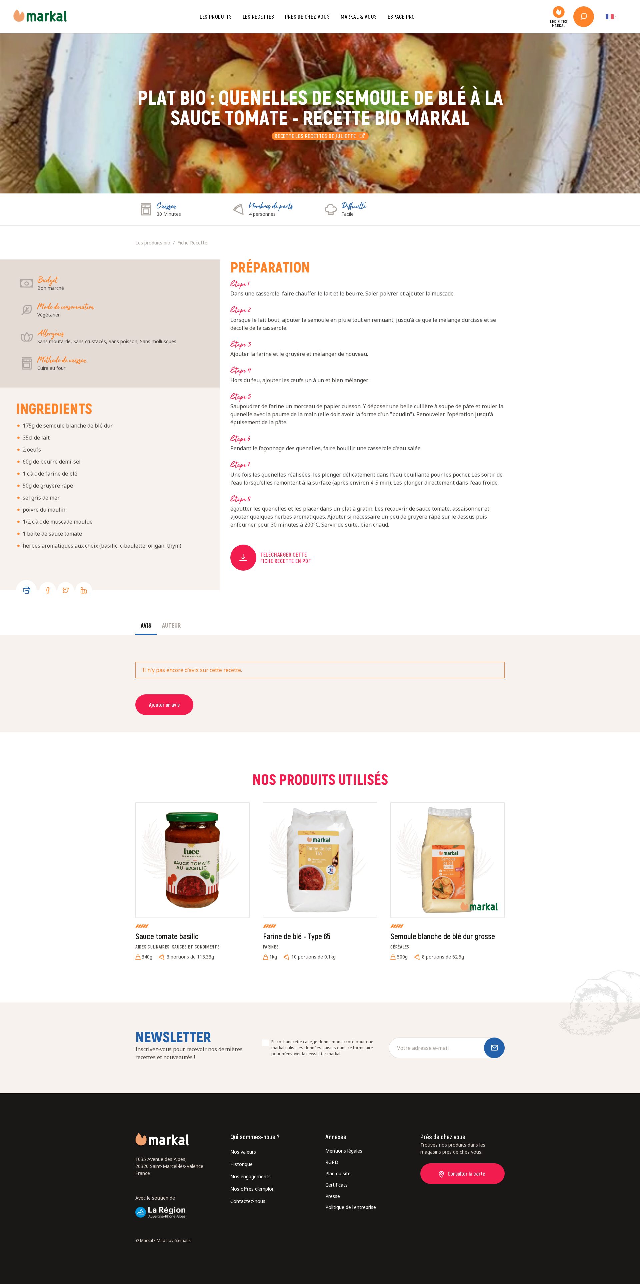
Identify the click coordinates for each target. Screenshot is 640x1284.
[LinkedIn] (83, 590)
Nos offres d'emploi (251, 1189)
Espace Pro (401, 16)
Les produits (216, 16)
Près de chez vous (307, 16)
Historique (241, 1164)
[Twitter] (65, 590)
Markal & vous (359, 16)
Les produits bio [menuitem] (152, 242)
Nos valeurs (243, 1152)
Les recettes (259, 16)
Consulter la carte (466, 1173)
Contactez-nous (247, 1201)
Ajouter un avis (164, 704)
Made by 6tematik (174, 1240)
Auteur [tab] (171, 625)
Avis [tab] (146, 625)
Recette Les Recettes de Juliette (317, 136)
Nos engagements (250, 1176)
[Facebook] (47, 590)
